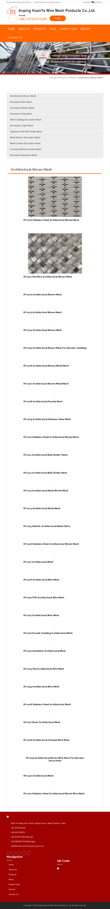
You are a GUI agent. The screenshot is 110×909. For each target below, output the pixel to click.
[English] (96, 2)
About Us (24, 29)
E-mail (58, 18)
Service (85, 29)
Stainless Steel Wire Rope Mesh (26, 131)
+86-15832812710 (18, 841)
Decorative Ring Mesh (21, 114)
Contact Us (15, 38)
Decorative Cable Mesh (21, 125)
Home (11, 29)
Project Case (68, 29)
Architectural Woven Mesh (23, 96)
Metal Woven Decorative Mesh (25, 137)
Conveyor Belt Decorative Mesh (25, 149)
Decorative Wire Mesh (21, 102)
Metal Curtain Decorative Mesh (25, 143)
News (53, 29)
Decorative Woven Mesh (22, 108)
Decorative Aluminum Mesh (23, 155)
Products (39, 29)
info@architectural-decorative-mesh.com (27, 846)
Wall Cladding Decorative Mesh (25, 120)
